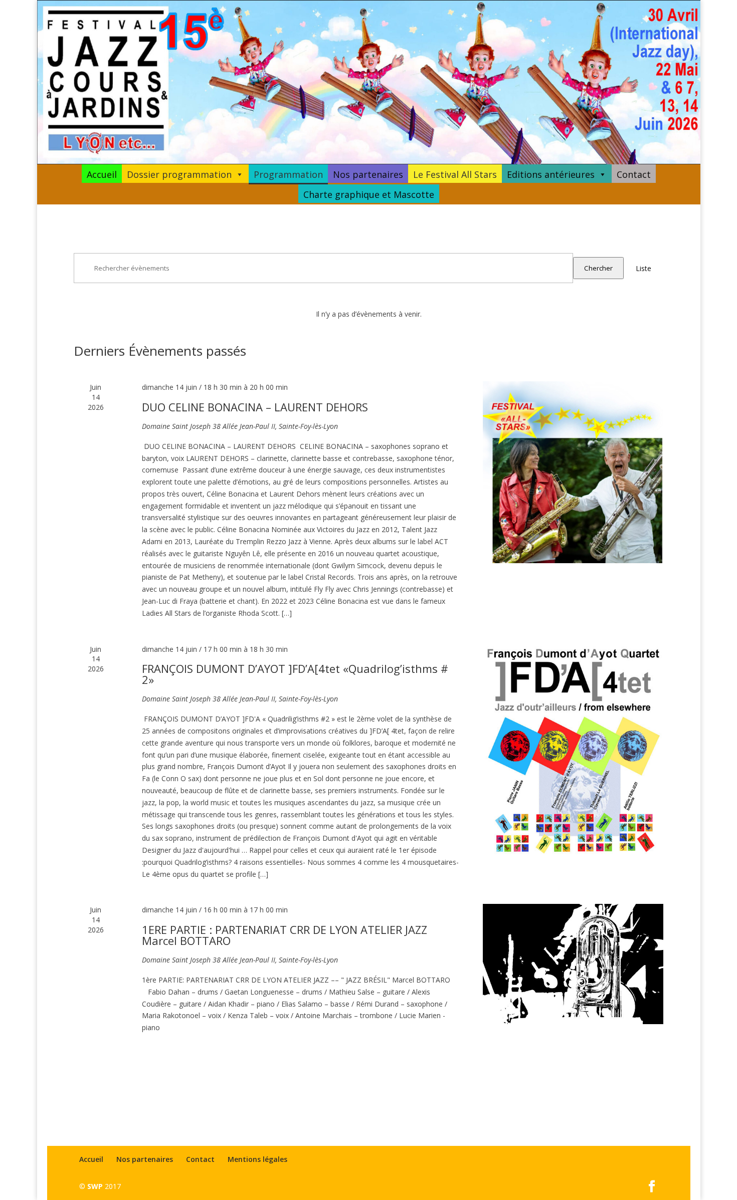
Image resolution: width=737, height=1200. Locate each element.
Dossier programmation (179, 174)
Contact (634, 174)
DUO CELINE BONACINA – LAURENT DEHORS (255, 406)
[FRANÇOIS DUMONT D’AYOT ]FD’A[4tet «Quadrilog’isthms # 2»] (573, 751)
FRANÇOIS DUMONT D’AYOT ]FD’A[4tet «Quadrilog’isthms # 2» (295, 674)
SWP (95, 1186)
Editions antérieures (551, 174)
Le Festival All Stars (455, 174)
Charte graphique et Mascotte (368, 194)
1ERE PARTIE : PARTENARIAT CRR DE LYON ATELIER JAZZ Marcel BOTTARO (284, 935)
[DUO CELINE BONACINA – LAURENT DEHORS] (573, 472)
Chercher (598, 268)
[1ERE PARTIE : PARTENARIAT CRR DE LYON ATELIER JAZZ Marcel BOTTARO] (573, 964)
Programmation (288, 174)
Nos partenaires (368, 174)
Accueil (102, 174)
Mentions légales (257, 1159)
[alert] (368, 314)
